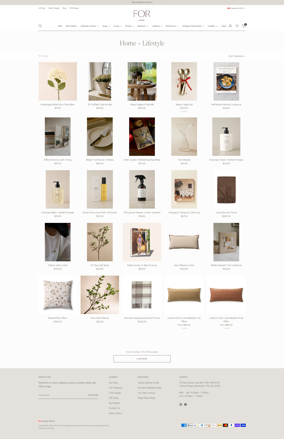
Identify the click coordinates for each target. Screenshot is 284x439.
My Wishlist (114, 403)
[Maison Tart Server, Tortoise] (100, 136)
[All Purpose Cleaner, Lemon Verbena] (142, 189)
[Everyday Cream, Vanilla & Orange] (226, 136)
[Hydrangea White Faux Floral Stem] (57, 81)
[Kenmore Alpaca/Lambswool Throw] (142, 295)
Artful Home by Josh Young (57, 159)
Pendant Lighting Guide (149, 387)
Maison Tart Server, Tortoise (100, 159)
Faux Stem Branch (100, 318)
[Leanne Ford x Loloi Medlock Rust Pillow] (226, 295)
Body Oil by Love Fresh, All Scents (100, 212)
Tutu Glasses (184, 159)
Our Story (113, 382)
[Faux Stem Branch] (100, 295)
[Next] (160, 2)
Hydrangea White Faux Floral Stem (58, 104)
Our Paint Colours (146, 392)
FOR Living (58, 426)
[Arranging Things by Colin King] (184, 189)
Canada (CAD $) (237, 8)
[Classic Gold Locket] (57, 242)
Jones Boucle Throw (226, 212)
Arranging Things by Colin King (184, 212)
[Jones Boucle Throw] (226, 189)
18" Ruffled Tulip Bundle (100, 104)
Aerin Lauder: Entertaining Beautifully (142, 159)
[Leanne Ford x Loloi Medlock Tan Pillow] (184, 295)
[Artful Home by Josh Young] (57, 136)
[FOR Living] (142, 15)
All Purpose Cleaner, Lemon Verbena (142, 212)
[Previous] (123, 2)
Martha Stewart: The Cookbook (226, 265)
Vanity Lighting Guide (148, 382)
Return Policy (115, 413)
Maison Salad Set (184, 104)
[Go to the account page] (230, 26)
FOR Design (115, 392)
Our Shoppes (115, 387)
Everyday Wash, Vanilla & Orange (57, 212)
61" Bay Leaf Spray (100, 265)
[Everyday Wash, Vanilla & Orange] (57, 189)
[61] (100, 242)
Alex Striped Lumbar (184, 265)
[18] (100, 81)
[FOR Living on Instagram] (181, 405)
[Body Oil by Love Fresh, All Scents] (100, 189)
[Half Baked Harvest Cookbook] (226, 81)
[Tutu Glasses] (184, 136)
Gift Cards (114, 397)
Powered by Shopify (46, 428)
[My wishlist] (237, 26)
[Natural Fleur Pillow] (57, 295)
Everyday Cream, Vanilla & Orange (226, 159)
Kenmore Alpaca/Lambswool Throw (142, 318)
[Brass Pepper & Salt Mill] (142, 81)
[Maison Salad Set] (184, 81)
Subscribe (93, 395)
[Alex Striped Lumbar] (184, 242)
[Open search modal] (40, 26)
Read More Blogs (146, 397)
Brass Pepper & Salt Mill (142, 104)
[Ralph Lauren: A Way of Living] (142, 242)
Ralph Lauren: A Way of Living (142, 265)
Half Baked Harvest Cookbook (226, 104)
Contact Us (114, 408)
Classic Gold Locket (57, 265)
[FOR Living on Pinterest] (186, 405)
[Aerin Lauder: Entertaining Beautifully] (142, 136)
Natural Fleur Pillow (57, 318)
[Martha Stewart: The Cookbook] (226, 242)
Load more (142, 359)
